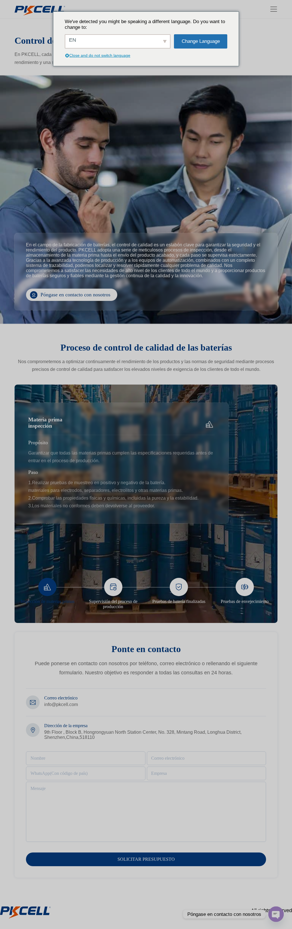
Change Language (201, 41)
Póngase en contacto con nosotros (75, 294)
